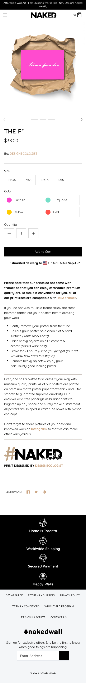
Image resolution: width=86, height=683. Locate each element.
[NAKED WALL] (43, 15)
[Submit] (64, 655)
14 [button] (55, 114)
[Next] (81, 119)
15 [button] (64, 114)
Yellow (18, 212)
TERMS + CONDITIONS (25, 606)
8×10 (61, 180)
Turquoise (60, 200)
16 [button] (72, 114)
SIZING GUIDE (14, 595)
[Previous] (4, 119)
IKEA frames (66, 298)
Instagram (39, 429)
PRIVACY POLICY (70, 595)
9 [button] (14, 114)
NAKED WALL (47, 672)
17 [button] (34, 119)
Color (8, 191)
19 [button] (51, 119)
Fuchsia (19, 200)
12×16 (44, 180)
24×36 (12, 180)
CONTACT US (59, 617)
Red (56, 212)
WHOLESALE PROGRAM (59, 606)
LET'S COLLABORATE (33, 617)
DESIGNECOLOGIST (23, 154)
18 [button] (43, 119)
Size (7, 171)
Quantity (10, 224)
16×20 (28, 180)
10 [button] (22, 114)
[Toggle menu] (5, 15)
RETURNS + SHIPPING (41, 595)
